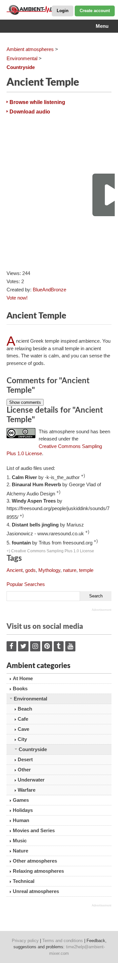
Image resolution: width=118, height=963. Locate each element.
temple (86, 570)
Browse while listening (37, 102)
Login (63, 10)
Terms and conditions (62, 940)
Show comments (25, 402)
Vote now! (17, 298)
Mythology (49, 570)
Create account (95, 10)
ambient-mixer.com (39, 10)
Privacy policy (25, 940)
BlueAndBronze (49, 289)
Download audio (30, 111)
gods (30, 570)
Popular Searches (26, 584)
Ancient (15, 570)
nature (69, 570)
